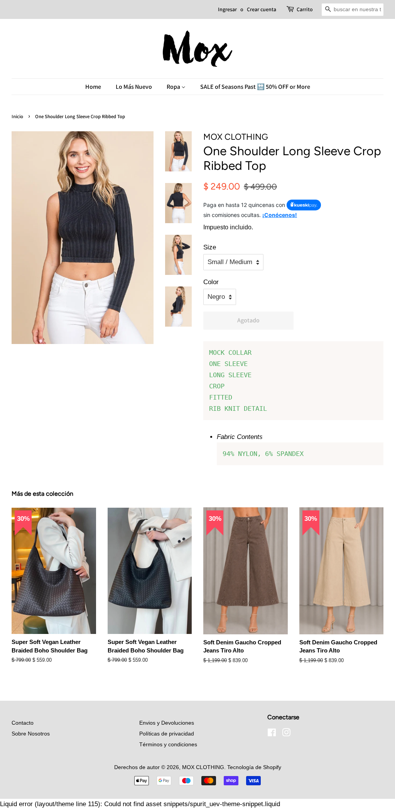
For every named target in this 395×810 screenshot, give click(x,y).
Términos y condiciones (168, 744)
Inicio (17, 116)
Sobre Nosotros (31, 733)
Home (93, 87)
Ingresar (227, 9)
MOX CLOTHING (203, 767)
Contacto (23, 723)
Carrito (305, 9)
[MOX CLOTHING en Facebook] (271, 734)
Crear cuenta (261, 9)
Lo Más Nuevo (134, 87)
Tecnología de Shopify (254, 767)
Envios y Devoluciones (166, 723)
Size (209, 247)
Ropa (174, 87)
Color (211, 282)
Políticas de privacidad (166, 733)
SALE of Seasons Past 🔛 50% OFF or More (255, 87)
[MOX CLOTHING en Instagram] (286, 734)
